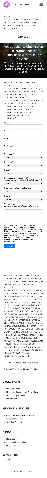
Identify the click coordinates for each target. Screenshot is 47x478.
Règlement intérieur (15, 419)
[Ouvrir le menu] (41, 4)
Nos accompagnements (16, 395)
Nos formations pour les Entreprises (22, 392)
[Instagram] (4, 459)
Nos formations (13, 389)
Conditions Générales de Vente (20, 415)
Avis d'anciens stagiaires (17, 442)
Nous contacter (13, 445)
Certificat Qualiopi (14, 422)
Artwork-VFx (32, 362)
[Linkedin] (9, 459)
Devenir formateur (14, 399)
